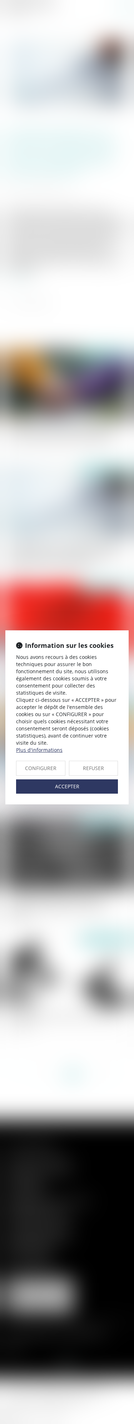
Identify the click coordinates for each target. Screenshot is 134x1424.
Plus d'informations (39, 749)
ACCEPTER (67, 786)
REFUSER (93, 768)
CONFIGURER (40, 768)
